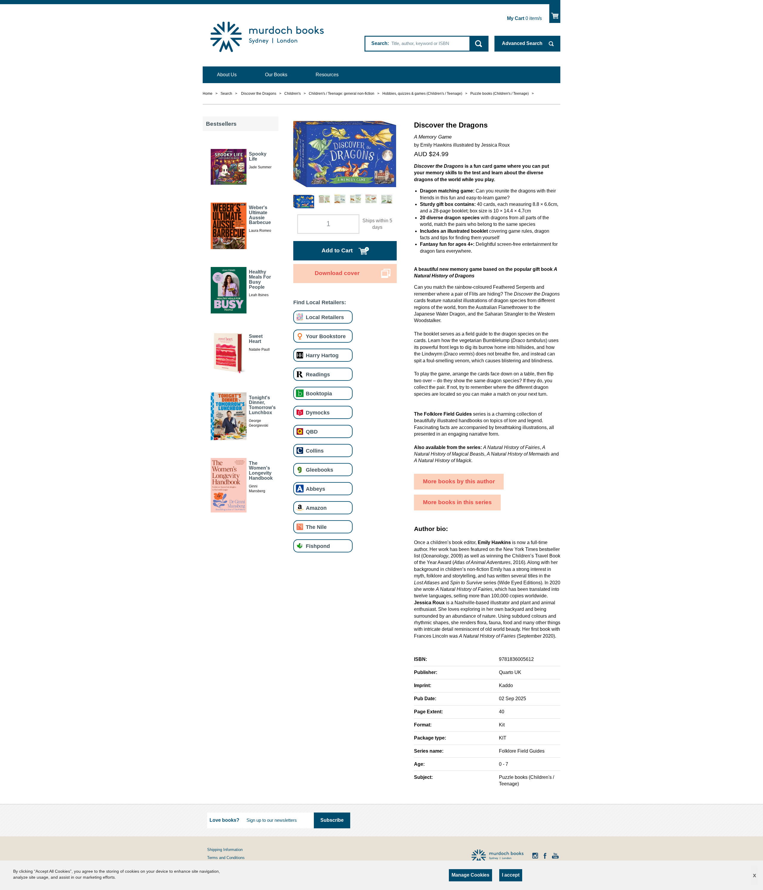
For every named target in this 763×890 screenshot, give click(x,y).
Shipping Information (225, 849)
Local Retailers (325, 317)
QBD (312, 431)
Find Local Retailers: (319, 302)
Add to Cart (337, 250)
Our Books (276, 74)
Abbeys (315, 489)
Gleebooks (319, 470)
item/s (524, 18)
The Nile (316, 527)
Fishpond (318, 546)
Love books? (224, 820)
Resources (327, 74)
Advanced (522, 43)
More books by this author (459, 481)
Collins (315, 451)
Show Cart (554, 13)
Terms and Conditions (226, 857)
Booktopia (319, 393)
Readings (318, 374)
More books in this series (457, 502)
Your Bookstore (326, 336)
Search (379, 43)
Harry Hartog (322, 355)
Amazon (316, 508)
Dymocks (318, 412)
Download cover (337, 273)
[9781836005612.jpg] (344, 153)
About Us (227, 74)
